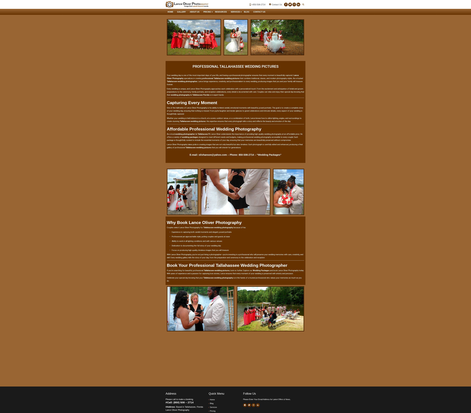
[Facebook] (286, 4)
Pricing (207, 12)
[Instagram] (294, 4)
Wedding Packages (269, 154)
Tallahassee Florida (200, 95)
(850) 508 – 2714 (183, 402)
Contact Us (277, 4)
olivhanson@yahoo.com (213, 154)
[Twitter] (290, 4)
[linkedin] (298, 4)
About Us (194, 12)
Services (235, 12)
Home (170, 12)
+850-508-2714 (258, 4)
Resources (221, 12)
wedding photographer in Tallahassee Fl (192, 134)
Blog (246, 12)
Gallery (181, 12)
